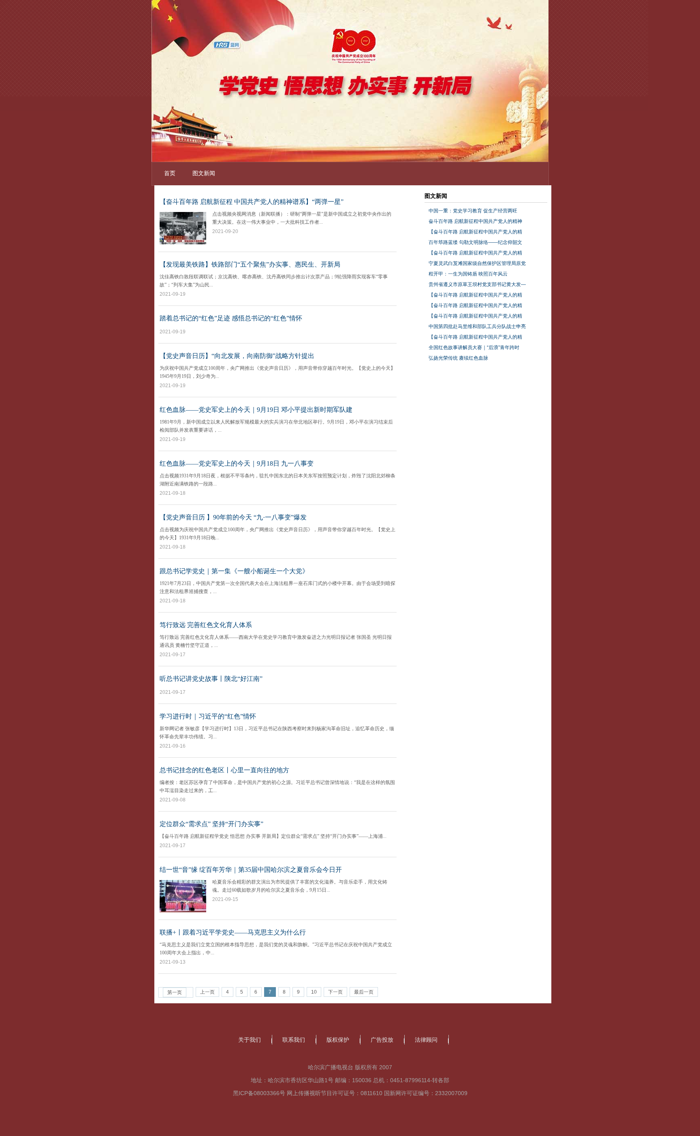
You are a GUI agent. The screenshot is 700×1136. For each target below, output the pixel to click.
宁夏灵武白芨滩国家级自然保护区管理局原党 (477, 263)
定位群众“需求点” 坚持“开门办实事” (211, 823)
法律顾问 (426, 1039)
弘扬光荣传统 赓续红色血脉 (458, 358)
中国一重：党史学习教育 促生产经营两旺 (473, 211)
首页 (169, 173)
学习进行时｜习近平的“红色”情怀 (208, 716)
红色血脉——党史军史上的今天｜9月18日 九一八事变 (237, 463)
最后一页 (363, 992)
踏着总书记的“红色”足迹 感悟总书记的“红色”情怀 (231, 318)
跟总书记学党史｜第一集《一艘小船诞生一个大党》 (234, 571)
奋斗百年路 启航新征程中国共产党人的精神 (475, 221)
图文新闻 (203, 173)
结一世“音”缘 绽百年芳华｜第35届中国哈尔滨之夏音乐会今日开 (251, 869)
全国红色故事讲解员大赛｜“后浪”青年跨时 (474, 347)
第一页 (174, 992)
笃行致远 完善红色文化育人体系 (206, 624)
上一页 (207, 992)
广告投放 (382, 1039)
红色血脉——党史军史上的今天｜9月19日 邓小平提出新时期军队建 (256, 409)
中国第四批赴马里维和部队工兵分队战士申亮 (477, 326)
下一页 (335, 992)
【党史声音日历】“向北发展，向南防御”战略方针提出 (237, 355)
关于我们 (249, 1039)
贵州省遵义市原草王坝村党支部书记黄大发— (477, 284)
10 (314, 992)
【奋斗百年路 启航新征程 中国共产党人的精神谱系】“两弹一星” (252, 201)
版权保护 (338, 1039)
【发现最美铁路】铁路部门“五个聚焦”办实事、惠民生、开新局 (250, 264)
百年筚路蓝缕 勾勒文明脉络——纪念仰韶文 (475, 242)
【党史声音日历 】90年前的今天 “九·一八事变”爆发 (233, 517)
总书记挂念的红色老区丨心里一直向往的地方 (224, 770)
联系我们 (293, 1039)
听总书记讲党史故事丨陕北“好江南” (211, 678)
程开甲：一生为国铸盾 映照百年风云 (468, 274)
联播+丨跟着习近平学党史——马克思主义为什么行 (233, 932)
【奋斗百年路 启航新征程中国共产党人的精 (475, 232)
